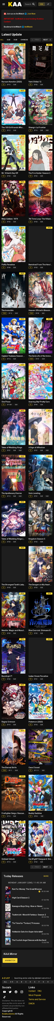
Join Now (31, 14)
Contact (32, 991)
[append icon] (33, 4)
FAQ (39, 991)
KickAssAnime (8, 1014)
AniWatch (19, 19)
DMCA (31, 1003)
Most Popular (35, 995)
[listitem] (27, 890)
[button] (28, 4)
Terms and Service (37, 999)
